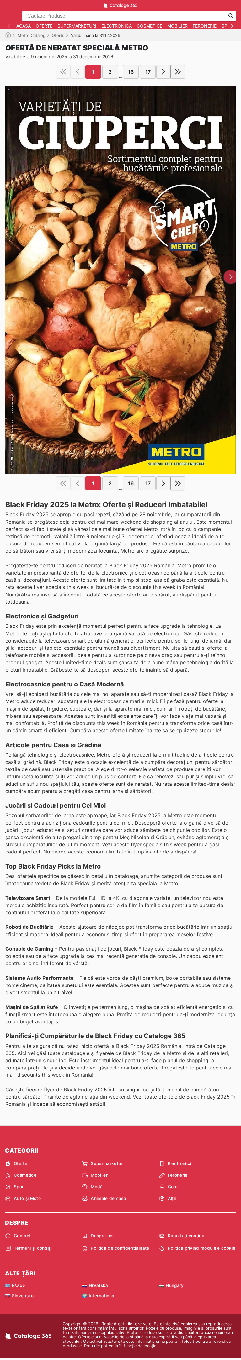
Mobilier (177, 26)
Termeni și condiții (33, 1248)
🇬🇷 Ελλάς (15, 1285)
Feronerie (205, 26)
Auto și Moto (27, 1198)
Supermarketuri (76, 26)
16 (131, 72)
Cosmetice (149, 26)
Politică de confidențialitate (120, 1248)
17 (148, 72)
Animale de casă (108, 1198)
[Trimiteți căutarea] (231, 16)
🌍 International (98, 1295)
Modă (97, 1186)
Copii (173, 1186)
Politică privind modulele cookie (201, 1248)
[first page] (63, 72)
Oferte (44, 26)
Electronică (116, 26)
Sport (19, 1186)
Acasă (23, 26)
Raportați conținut (187, 1235)
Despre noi (102, 1235)
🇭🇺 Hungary (171, 1285)
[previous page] (77, 72)
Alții (172, 1198)
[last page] (178, 72)
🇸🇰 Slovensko (19, 1295)
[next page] (163, 72)
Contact (22, 1235)
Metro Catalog (32, 35)
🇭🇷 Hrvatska (95, 1285)
